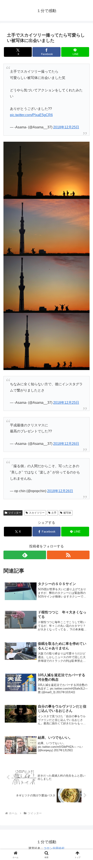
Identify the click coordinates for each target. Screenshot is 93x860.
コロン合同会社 (54, 848)
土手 (53, 512)
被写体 (67, 512)
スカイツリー (37, 512)
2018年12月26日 (66, 443)
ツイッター (14, 512)
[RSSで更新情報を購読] (68, 555)
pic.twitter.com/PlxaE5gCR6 (31, 115)
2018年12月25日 (66, 127)
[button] (84, 642)
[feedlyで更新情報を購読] (24, 555)
